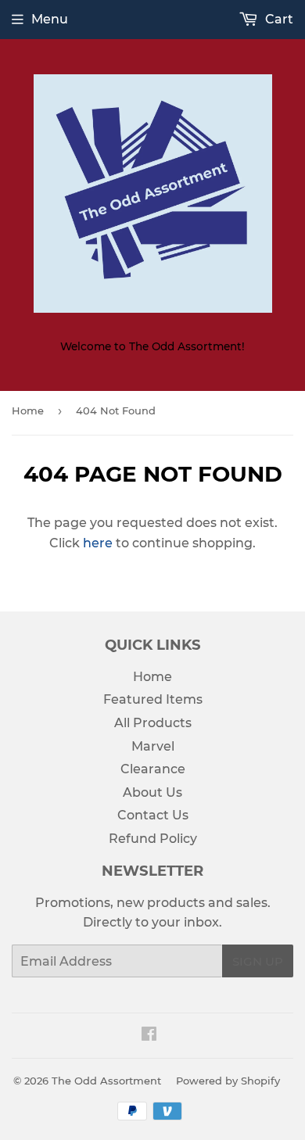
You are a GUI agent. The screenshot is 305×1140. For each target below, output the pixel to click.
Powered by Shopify (228, 1080)
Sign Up (257, 961)
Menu (49, 19)
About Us (152, 792)
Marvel (152, 746)
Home (28, 410)
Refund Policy (153, 838)
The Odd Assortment (106, 1080)
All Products (153, 722)
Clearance (152, 769)
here (98, 543)
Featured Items (153, 699)
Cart (277, 19)
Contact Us (152, 815)
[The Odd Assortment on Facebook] (149, 1035)
